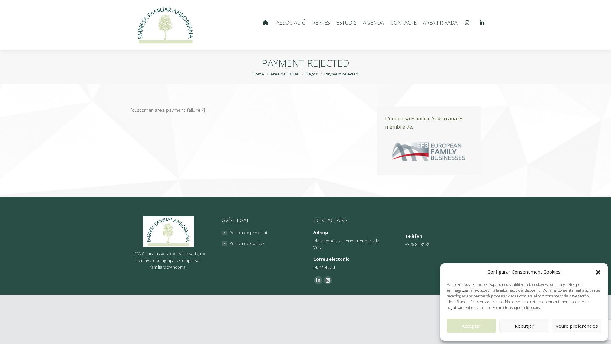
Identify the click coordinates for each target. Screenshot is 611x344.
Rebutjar (524, 326)
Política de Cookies (247, 243)
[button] (598, 272)
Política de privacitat (248, 232)
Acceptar (471, 326)
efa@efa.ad (324, 267)
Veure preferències (577, 326)
